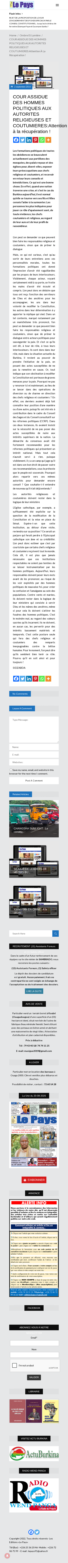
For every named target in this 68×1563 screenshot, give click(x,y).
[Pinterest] (35, 140)
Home (12, 35)
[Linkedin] (29, 140)
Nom (34, 1349)
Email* (34, 1337)
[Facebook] (16, 140)
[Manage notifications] (7, 1555)
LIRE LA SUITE (34, 991)
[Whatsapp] (42, 140)
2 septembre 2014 (22, 87)
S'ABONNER (36, 1180)
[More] (48, 140)
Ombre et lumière (30, 35)
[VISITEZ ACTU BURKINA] (34, 1453)
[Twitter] (22, 140)
